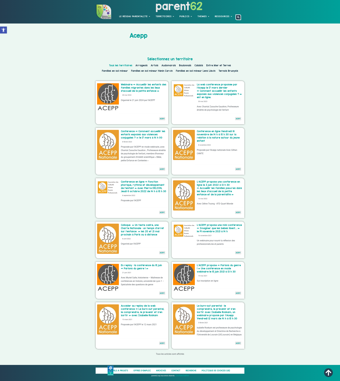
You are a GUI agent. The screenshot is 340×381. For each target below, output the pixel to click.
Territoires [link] (163, 16)
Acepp (162, 293)
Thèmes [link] (202, 16)
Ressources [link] (222, 16)
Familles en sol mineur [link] (115, 70)
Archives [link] (161, 370)
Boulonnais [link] (185, 65)
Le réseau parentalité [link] (133, 16)
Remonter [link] (328, 379)
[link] (3, 30)
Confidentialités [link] (182, 375)
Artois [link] (154, 65)
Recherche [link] (191, 370)
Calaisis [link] (198, 65)
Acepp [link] (162, 119)
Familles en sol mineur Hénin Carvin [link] (152, 70)
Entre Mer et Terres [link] (218, 65)
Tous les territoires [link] (120, 65)
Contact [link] (175, 370)
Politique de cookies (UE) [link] (216, 370)
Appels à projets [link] (119, 370)
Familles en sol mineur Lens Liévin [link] (195, 70)
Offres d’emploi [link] (142, 370)
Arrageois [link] (141, 65)
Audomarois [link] (169, 65)
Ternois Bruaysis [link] (228, 70)
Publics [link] (184, 16)
